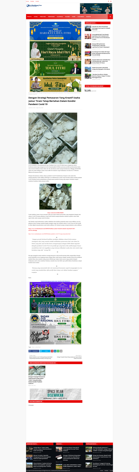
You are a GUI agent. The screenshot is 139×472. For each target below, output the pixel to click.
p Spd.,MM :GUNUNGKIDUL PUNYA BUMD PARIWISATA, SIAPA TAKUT (72, 465)
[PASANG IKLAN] (55, 399)
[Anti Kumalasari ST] (55, 60)
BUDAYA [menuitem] (88, 16)
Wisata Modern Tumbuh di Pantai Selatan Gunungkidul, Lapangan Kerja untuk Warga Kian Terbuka (42, 465)
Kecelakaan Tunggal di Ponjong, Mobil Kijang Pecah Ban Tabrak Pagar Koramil (103, 465)
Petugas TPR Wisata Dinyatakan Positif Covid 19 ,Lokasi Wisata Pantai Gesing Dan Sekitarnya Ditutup (72, 458)
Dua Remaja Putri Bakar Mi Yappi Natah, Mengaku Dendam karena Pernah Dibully (101, 53)
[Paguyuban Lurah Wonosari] (55, 297)
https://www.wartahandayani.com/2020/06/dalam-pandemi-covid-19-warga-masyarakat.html (49, 234)
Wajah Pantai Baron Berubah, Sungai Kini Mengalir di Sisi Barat (101, 68)
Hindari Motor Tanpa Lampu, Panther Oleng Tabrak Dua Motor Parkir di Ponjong (42, 449)
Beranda (30, 93)
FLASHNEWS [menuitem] (81, 16)
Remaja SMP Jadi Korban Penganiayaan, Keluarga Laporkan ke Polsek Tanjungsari (100, 45)
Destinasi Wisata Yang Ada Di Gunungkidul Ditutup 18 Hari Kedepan (71, 449)
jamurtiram (35, 93)
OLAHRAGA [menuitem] (60, 16)
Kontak (37, 1)
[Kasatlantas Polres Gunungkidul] (55, 91)
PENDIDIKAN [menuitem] (51, 16)
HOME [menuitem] (73, 16)
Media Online (33, 107)
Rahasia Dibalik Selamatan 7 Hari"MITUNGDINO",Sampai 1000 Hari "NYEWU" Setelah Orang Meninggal (103, 449)
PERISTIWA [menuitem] (43, 16)
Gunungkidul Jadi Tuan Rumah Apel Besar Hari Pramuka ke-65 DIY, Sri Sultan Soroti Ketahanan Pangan (101, 37)
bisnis (33, 347)
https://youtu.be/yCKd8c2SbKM (55, 212)
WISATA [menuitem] (29, 16)
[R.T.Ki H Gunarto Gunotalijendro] (55, 75)
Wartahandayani (38, 470)
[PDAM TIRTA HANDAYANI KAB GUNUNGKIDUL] (55, 40)
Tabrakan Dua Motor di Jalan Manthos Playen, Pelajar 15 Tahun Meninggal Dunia (101, 76)
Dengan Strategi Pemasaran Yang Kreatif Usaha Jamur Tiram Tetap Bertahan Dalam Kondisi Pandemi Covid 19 (36, 380)
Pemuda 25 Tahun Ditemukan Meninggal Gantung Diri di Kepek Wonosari (101, 28)
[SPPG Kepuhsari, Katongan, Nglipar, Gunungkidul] (55, 328)
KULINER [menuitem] (67, 16)
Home (27, 1)
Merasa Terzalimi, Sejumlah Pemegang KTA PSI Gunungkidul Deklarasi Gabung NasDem (42, 457)
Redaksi (32, 1)
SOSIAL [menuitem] (36, 16)
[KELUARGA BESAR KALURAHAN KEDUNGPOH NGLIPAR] (55, 312)
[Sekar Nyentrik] (55, 344)
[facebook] (108, 1)
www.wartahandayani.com (64, 470)
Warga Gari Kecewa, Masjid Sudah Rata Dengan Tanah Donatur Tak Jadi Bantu (102, 457)
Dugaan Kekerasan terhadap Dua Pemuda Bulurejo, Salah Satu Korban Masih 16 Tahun (101, 61)
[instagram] (110, 1)
